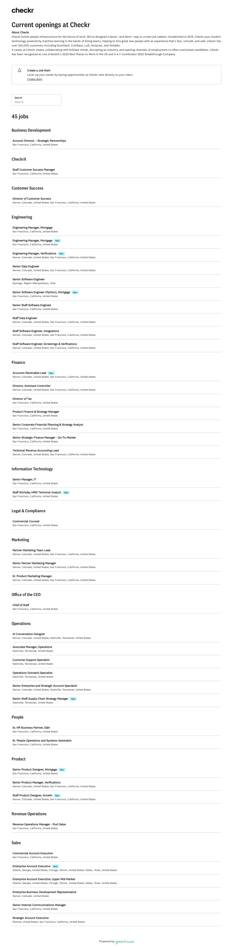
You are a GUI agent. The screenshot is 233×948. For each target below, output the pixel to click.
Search (18, 97)
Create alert (34, 79)
